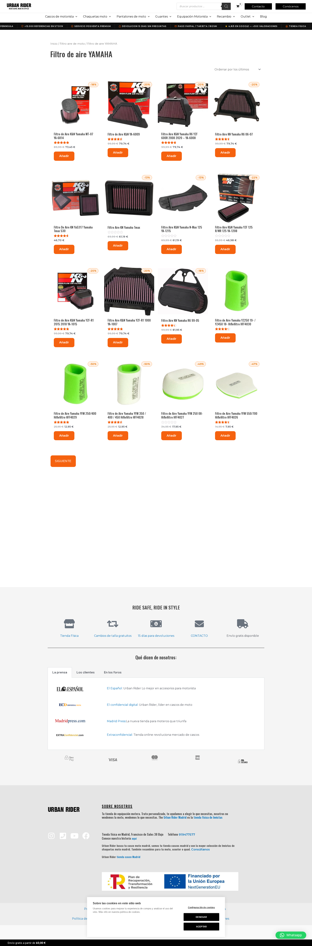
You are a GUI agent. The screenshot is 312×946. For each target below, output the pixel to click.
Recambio (224, 16)
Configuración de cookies (201, 907)
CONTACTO (199, 635)
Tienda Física (69, 635)
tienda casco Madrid (128, 857)
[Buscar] (226, 6)
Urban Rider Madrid (175, 817)
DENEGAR (201, 917)
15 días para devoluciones (156, 635)
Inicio (53, 43)
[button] (258, 6)
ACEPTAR (201, 926)
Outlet (246, 16)
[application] (75, 16)
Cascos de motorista (59, 16)
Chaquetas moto (95, 16)
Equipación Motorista (192, 16)
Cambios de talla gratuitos (112, 635)
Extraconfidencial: (120, 734)
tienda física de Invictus (208, 817)
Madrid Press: (116, 721)
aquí (134, 838)
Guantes (161, 16)
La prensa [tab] (59, 672)
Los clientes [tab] (86, 672)
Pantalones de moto (131, 16)
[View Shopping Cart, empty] (237, 6)
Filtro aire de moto (72, 43)
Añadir (64, 156)
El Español (114, 688)
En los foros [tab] (113, 672)
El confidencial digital (122, 704)
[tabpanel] (156, 714)
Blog (263, 16)
